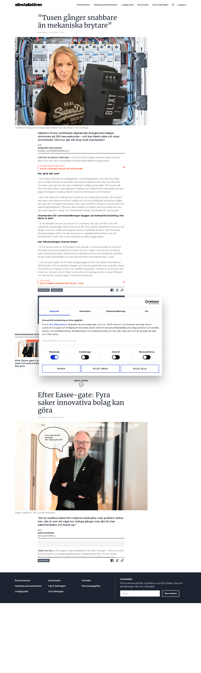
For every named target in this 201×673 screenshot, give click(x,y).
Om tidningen (56, 591)
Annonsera (142, 5)
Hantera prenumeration (106, 5)
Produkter (57, 290)
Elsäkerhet (44, 290)
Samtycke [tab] (54, 311)
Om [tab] (146, 311)
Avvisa (61, 368)
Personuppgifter (91, 586)
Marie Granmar (46, 533)
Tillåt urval (100, 368)
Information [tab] (85, 311)
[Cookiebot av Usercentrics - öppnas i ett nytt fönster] (147, 302)
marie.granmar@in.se (47, 535)
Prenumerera (83, 5)
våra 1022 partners (58, 324)
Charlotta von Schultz (50, 148)
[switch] (85, 357)
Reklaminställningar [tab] (116, 311)
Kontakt (86, 580)
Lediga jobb (127, 5)
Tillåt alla (140, 368)
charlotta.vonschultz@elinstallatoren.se (54, 150)
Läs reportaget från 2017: (61, 167)
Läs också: (62, 282)
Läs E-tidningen (160, 5)
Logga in (181, 5)
